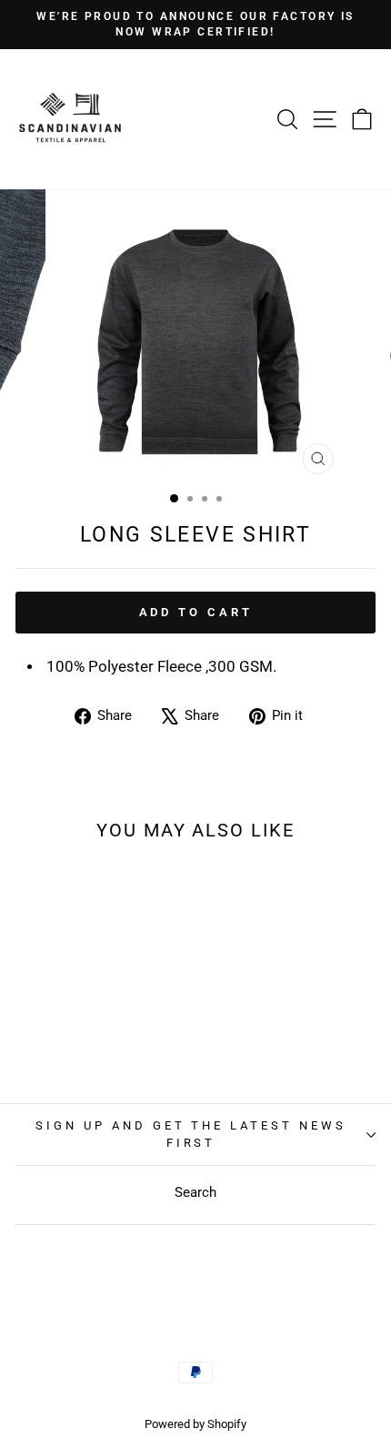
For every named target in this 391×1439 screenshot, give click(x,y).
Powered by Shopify (195, 1424)
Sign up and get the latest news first (190, 1134)
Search (195, 1192)
